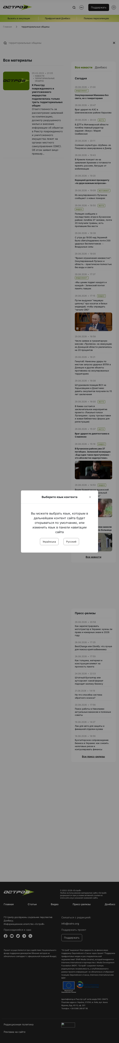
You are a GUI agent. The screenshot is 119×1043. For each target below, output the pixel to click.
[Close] (90, 497)
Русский (71, 541)
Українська (49, 541)
